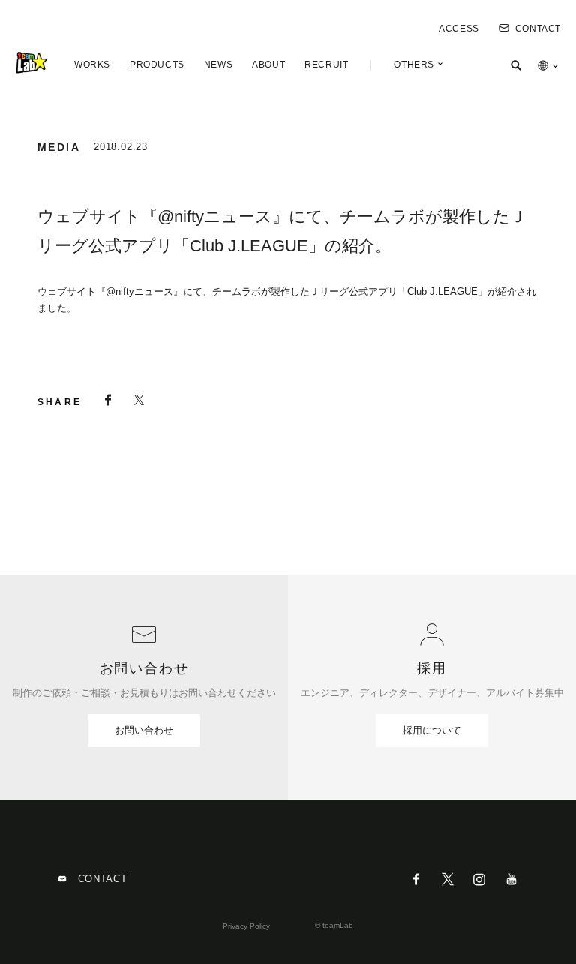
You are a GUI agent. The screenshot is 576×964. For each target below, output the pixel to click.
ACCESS (459, 28)
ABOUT (268, 64)
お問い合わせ (144, 730)
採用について (432, 730)
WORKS (92, 64)
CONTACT (538, 28)
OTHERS (414, 64)
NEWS (218, 64)
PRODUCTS (157, 64)
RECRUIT (326, 64)
